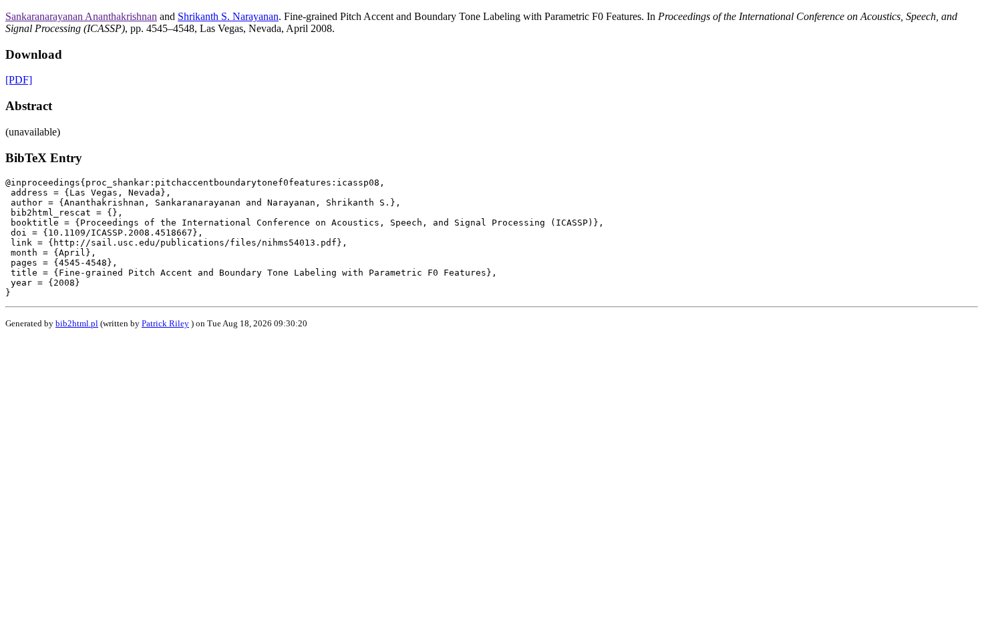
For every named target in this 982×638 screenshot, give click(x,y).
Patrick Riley (165, 323)
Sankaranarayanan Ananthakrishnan (81, 16)
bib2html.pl (76, 323)
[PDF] (18, 79)
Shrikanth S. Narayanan (228, 16)
